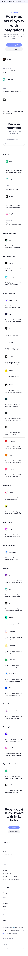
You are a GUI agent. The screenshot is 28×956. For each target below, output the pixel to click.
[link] (14, 1)
